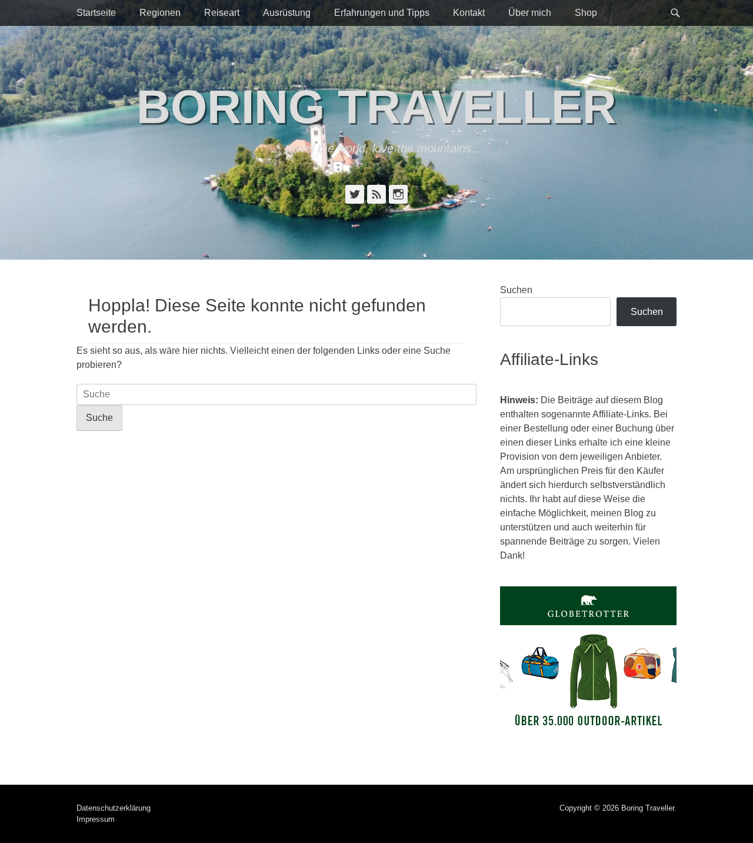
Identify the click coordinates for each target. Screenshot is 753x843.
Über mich (529, 13)
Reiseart (221, 13)
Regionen (160, 13)
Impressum (95, 819)
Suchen (516, 290)
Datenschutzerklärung (113, 808)
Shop (586, 13)
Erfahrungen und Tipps (381, 13)
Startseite (96, 13)
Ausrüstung (287, 13)
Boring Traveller (376, 107)
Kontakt (469, 13)
